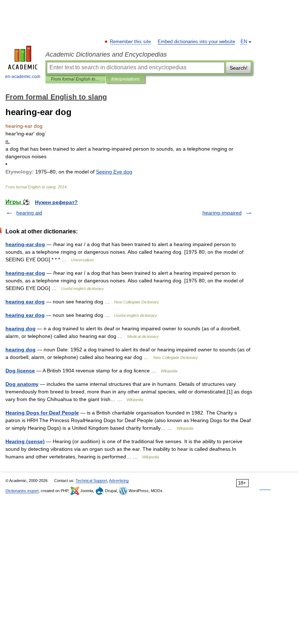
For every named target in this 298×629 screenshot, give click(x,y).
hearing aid (29, 213)
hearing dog (20, 328)
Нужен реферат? (56, 202)
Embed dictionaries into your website (196, 41)
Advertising (119, 480)
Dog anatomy (22, 384)
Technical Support (91, 480)
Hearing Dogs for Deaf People (42, 413)
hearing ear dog (25, 302)
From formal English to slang (75, 79)
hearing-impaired (222, 213)
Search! (238, 68)
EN (244, 41)
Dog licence (20, 370)
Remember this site (130, 41)
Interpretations (125, 79)
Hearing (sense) (25, 441)
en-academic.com (22, 76)
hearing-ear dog (25, 244)
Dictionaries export (22, 491)
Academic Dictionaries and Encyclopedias (106, 54)
